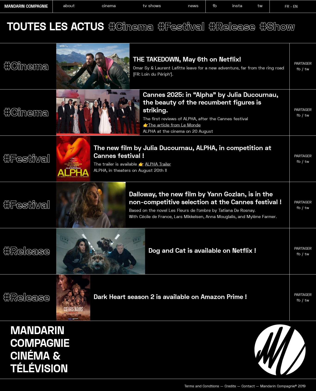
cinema (109, 5)
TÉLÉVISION (39, 368)
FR (287, 6)
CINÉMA (30, 356)
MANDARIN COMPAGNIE (26, 6)
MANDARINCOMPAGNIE (39, 337)
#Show (277, 26)
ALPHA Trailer (158, 164)
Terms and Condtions (201, 386)
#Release (232, 26)
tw (260, 5)
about (69, 5)
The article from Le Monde (174, 125)
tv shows (152, 5)
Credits (230, 386)
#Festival (181, 26)
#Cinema (131, 26)
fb (215, 5)
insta (237, 5)
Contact (248, 386)
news (193, 5)
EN (295, 6)
